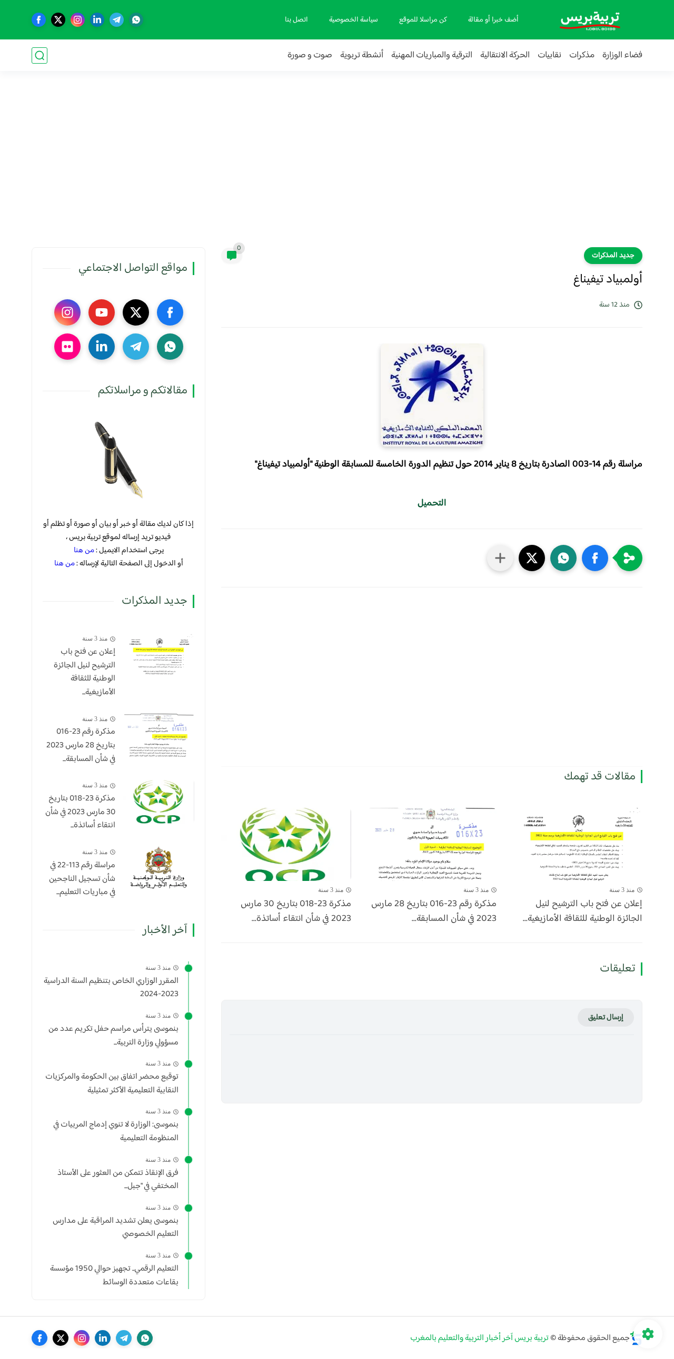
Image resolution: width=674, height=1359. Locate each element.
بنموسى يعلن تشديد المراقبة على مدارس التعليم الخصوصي (116, 1227)
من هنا (84, 550)
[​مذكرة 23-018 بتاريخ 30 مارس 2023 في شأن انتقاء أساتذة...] (286, 844)
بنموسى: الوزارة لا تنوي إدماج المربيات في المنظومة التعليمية (116, 1131)
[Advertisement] (337, 165)
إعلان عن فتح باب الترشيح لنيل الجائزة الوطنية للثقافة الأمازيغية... (582, 912)
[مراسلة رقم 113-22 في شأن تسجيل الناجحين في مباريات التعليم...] (158, 868)
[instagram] (78, 20)
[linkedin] (97, 20)
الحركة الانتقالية (505, 55)
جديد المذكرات (613, 255)
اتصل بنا (296, 20)
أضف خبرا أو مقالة (493, 20)
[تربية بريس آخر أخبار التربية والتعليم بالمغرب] (590, 20)
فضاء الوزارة (622, 55)
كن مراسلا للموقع (423, 20)
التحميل (432, 503)
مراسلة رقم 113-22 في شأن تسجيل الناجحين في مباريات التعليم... (82, 879)
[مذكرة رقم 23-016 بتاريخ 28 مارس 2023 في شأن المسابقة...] (432, 844)
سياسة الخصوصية (353, 20)
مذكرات (581, 55)
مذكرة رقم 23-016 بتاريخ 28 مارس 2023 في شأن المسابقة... (434, 912)
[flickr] (67, 346)
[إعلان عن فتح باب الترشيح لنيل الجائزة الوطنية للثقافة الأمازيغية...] (577, 844)
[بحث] (39, 55)
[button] (595, 558)
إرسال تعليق (605, 1017)
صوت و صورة (310, 55)
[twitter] (58, 20)
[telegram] (117, 20)
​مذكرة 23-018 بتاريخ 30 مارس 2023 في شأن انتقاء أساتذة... (296, 912)
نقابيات (549, 55)
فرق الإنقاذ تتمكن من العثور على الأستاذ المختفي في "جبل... (118, 1179)
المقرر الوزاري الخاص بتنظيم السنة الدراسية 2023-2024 (111, 988)
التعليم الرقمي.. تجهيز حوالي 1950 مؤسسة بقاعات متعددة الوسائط (114, 1275)
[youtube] (101, 312)
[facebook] (39, 20)
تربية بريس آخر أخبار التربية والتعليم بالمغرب (479, 1338)
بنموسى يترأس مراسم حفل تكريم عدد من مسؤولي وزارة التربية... (113, 1035)
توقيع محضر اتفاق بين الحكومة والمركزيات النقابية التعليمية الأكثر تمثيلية (112, 1083)
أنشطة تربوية (361, 55)
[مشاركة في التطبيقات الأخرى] (500, 558)
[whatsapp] (136, 20)
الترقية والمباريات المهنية (431, 55)
